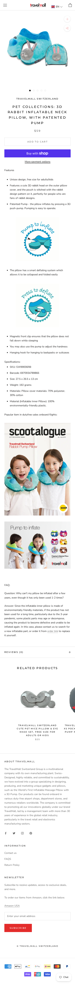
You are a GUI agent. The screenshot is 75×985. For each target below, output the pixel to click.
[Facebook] (5, 833)
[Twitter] (14, 833)
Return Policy (11, 865)
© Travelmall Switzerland (37, 946)
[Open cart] (70, 5)
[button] (57, 7)
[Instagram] (22, 833)
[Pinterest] (30, 833)
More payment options (37, 161)
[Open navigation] (5, 5)
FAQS (7, 859)
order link (52, 631)
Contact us (10, 853)
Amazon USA (12, 905)
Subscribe (18, 928)
